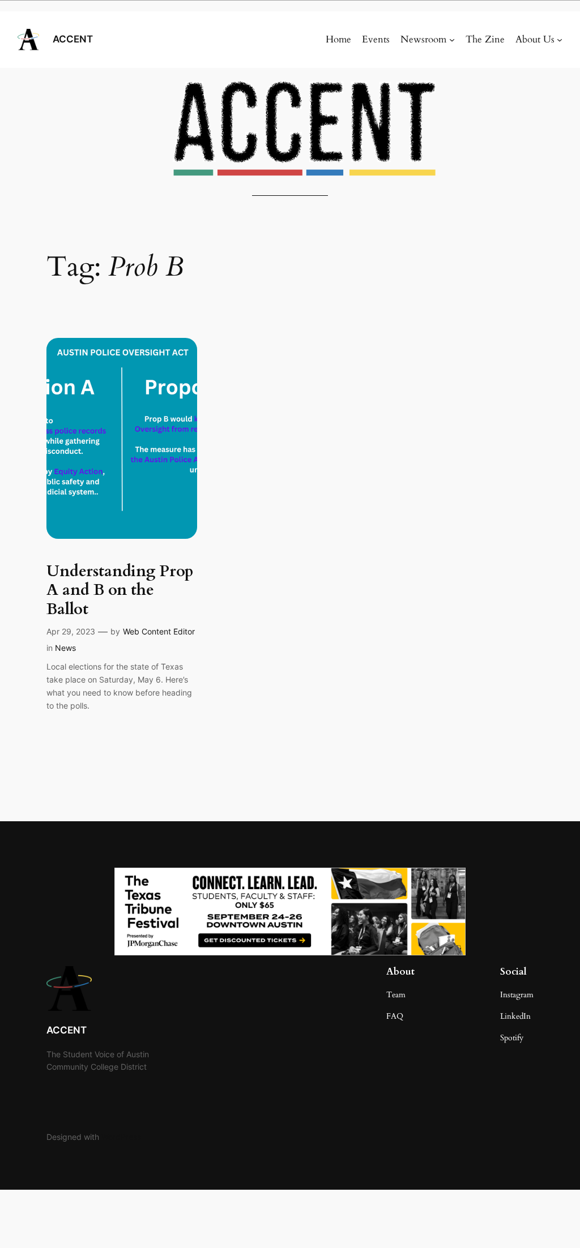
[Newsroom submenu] (452, 39)
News (65, 648)
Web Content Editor (159, 631)
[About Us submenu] (559, 39)
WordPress (121, 1137)
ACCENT (73, 39)
